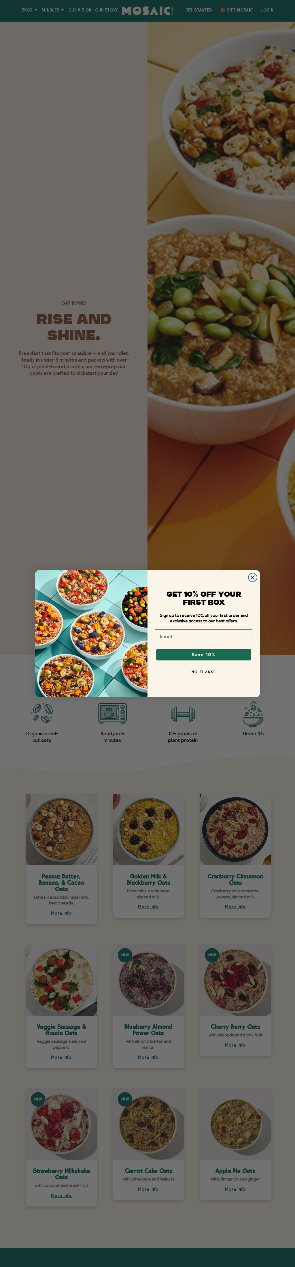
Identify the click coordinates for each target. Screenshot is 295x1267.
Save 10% (204, 654)
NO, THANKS (204, 672)
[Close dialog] (252, 577)
